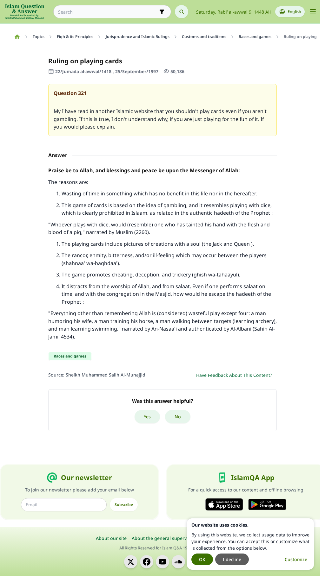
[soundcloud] (178, 561)
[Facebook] (146, 561)
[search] (181, 11)
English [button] (294, 11)
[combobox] (107, 12)
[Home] (17, 36)
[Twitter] (130, 561)
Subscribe (124, 504)
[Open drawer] (312, 11)
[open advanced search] (161, 11)
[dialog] (250, 544)
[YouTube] (162, 561)
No (178, 417)
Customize (296, 559)
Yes (147, 417)
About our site (111, 538)
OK (202, 559)
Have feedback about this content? (234, 375)
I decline (232, 559)
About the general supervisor (163, 538)
